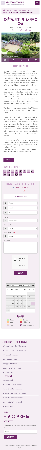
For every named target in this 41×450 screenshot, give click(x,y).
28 (25, 307)
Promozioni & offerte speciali (15, 350)
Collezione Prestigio (11, 359)
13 (21, 300)
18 (13, 303)
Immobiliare (8, 372)
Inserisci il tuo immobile (13, 389)
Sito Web (8, 160)
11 (13, 300)
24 (8, 307)
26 (17, 307)
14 (25, 300)
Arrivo (6, 217)
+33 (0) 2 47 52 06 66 (21, 187)
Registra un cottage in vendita (15, 393)
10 (8, 300)
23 (33, 303)
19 (17, 303)
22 (29, 303)
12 (17, 300)
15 (29, 300)
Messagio (6, 240)
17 (8, 303)
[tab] (5, 60)
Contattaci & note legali (13, 402)
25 (13, 307)
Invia (21, 273)
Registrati (11, 437)
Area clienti (8, 380)
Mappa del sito (9, 406)
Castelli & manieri (11, 355)
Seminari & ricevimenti (12, 368)
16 (33, 300)
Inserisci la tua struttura (13, 384)
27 (21, 307)
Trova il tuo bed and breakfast (15, 346)
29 (29, 307)
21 (25, 303)
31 (8, 310)
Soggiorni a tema (10, 364)
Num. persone (8, 232)
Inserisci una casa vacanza (13, 398)
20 (21, 303)
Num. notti (7, 225)
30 (33, 307)
